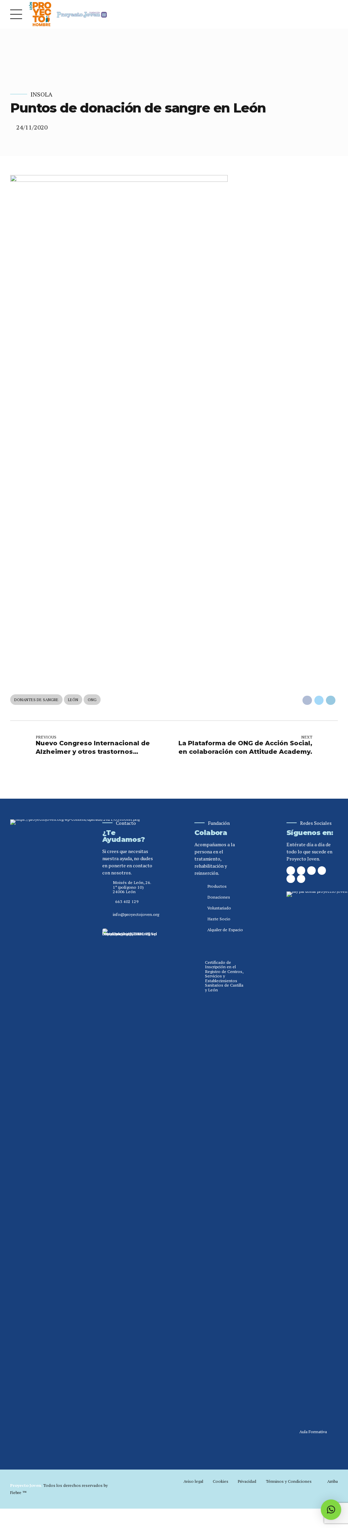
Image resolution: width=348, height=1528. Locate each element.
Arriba (332, 1481)
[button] (331, 1509)
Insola (41, 94)
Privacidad (247, 1481)
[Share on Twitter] (319, 700)
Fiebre (18, 1492)
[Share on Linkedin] (330, 700)
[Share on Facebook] (307, 700)
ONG (92, 699)
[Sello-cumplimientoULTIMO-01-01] (129, 1183)
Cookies (220, 1481)
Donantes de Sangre (36, 699)
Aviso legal (193, 1481)
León (73, 699)
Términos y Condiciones (289, 1481)
